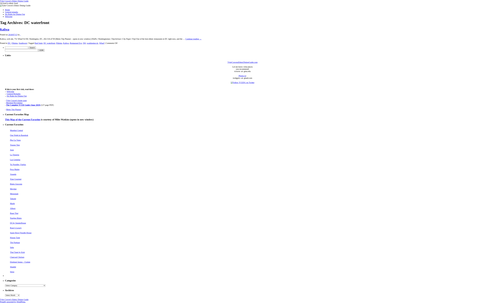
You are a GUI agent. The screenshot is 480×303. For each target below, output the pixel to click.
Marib (12, 203)
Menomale (14, 194)
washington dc (92, 43)
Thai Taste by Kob (17, 252)
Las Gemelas (15, 160)
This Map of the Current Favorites (22, 119)
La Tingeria (14, 155)
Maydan (13, 189)
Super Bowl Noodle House (21, 233)
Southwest (23, 43)
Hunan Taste (15, 238)
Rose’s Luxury (16, 228)
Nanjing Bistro (16, 218)
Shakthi (13, 267)
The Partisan (15, 243)
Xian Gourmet (15, 179)
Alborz (13, 208)
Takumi (13, 199)
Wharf (101, 43)
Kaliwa (4, 29)
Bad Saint (38, 43)
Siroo (12, 272)
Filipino (15, 43)
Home (7, 10)
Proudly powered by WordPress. (13, 302)
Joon (12, 150)
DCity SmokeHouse (18, 223)
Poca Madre (15, 169)
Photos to (242, 76)
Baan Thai (14, 213)
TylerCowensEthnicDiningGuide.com (243, 62)
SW (84, 43)
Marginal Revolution (14, 103)
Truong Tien (15, 145)
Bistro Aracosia (16, 184)
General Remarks (13, 94)
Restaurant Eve (76, 43)
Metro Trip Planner (13, 109)
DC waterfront (49, 43)
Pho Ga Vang (15, 140)
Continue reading (193, 39)
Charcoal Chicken (17, 257)
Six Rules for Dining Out (15, 14)
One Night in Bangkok (19, 135)
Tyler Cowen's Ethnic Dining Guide (14, 1)
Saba (12, 247)
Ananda (13, 174)
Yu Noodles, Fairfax (18, 165)
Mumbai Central (16, 130)
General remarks (11, 12)
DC (9, 43)
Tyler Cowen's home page (16, 101)
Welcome (8, 17)
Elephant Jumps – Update (20, 262)
